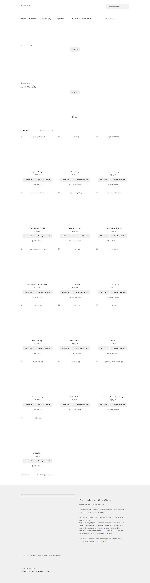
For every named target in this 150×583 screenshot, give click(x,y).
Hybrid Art (60, 19)
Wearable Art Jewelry (28, 19)
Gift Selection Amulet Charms (81, 19)
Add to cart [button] (28, 180)
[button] (22, 31)
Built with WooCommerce (41, 571)
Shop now (75, 49)
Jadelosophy (46, 19)
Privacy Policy (25, 571)
